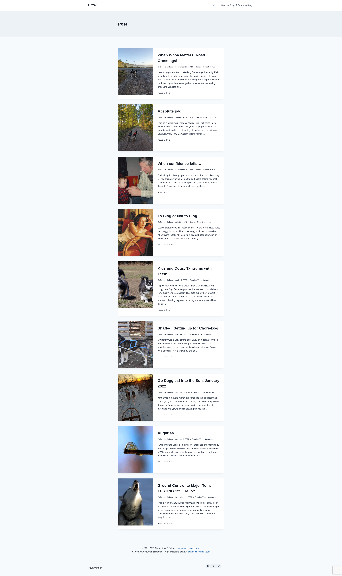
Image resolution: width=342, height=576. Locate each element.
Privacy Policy (95, 568)
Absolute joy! (169, 111)
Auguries (166, 433)
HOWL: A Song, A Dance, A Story (236, 5)
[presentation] (135, 71)
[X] (213, 566)
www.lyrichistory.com (188, 548)
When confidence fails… (179, 164)
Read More (165, 93)
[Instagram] (218, 566)
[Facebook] (208, 566)
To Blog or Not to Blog (177, 216)
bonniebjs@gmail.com (199, 551)
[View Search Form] (214, 5)
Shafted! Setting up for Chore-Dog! (188, 328)
